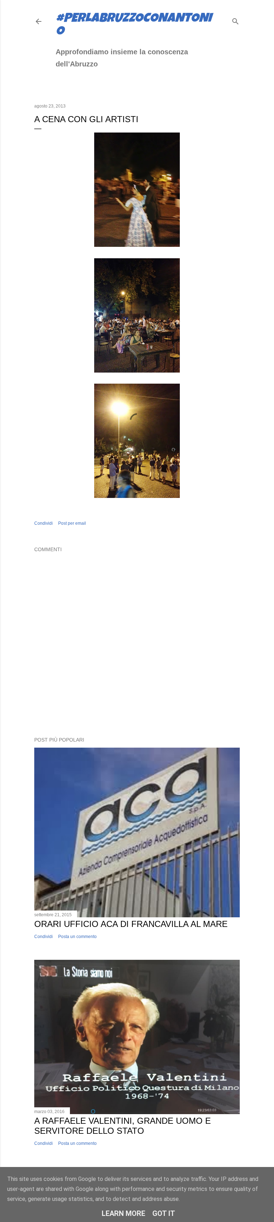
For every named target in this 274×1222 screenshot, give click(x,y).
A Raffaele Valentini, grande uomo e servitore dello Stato (122, 1126)
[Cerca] (235, 20)
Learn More (123, 1213)
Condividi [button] (43, 523)
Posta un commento (77, 936)
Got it (163, 1213)
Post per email (72, 523)
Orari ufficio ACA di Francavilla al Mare (131, 924)
